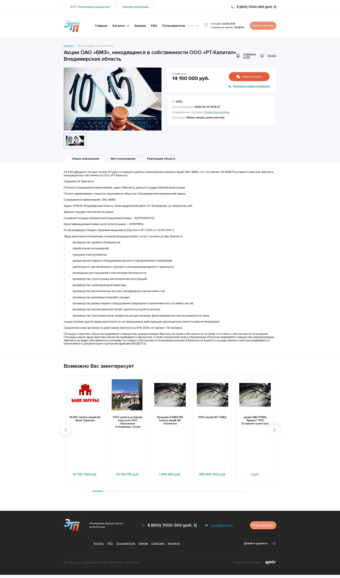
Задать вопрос (252, 76)
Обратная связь (263, 525)
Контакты (174, 543)
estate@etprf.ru (222, 525)
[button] (65, 430)
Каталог (119, 26)
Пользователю (173, 26)
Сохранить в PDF (249, 55)
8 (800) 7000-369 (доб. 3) (256, 7)
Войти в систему (263, 25)
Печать (271, 55)
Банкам (140, 26)
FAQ (154, 26)
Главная (101, 26)
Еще (191, 26)
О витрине (158, 543)
